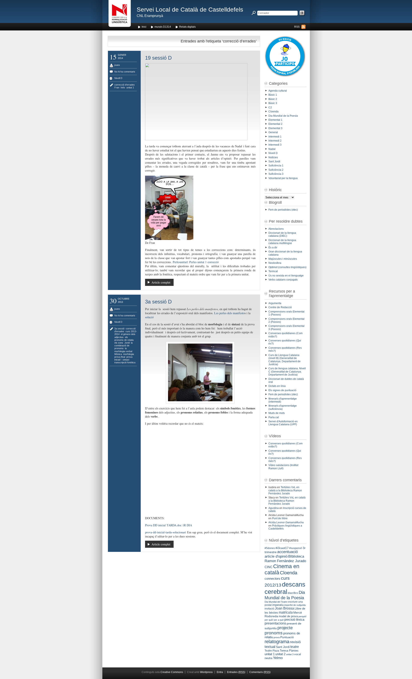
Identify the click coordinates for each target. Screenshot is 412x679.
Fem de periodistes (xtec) (283, 209)
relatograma (277, 641)
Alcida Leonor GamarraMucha (286, 522)
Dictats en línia (277, 386)
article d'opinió (276, 556)
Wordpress (206, 672)
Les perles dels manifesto (229, 313)
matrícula (286, 612)
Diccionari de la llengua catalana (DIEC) (282, 234)
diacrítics (293, 593)
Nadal (272, 149)
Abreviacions (276, 228)
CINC (269, 567)
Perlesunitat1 (180, 262)
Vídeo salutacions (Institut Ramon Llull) (283, 467)
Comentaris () (260, 672)
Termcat (273, 271)
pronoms (274, 632)
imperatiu (278, 605)
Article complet (160, 282)
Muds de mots (276, 413)
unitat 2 (280, 654)
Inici (144, 26)
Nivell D (118, 78)
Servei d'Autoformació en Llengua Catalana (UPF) (283, 423)
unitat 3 (290, 654)
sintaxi (126, 359)
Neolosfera (274, 262)
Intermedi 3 (275, 144)
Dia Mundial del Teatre (276, 602)
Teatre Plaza (272, 650)
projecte (285, 627)
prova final (119, 357)
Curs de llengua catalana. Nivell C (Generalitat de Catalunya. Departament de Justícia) (287, 371)
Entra (220, 672)
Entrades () (236, 672)
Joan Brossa (284, 608)
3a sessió (119, 328)
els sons (118, 342)
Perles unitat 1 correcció (204, 262)
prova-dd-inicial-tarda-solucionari (165, 532)
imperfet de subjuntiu (295, 605)
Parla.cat (273, 417)
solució (149, 317)
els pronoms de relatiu (124, 338)
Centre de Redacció (280, 307)
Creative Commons (172, 672)
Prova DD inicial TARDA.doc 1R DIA (168, 525)
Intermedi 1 (275, 136)
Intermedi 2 (275, 140)
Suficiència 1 (275, 165)
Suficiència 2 (275, 169)
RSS (297, 26)
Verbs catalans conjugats (283, 279)
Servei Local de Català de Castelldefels (190, 9)
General (273, 132)
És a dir (272, 247)
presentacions (275, 623)
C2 (270, 107)
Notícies (273, 157)
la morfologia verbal (123, 349)
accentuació (287, 552)
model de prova (288, 616)
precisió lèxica (294, 619)
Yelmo (278, 658)
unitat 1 (130, 87)
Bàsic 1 (272, 94)
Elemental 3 (275, 128)
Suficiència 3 (275, 173)
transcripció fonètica (124, 362)
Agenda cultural (277, 90)
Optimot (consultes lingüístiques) (287, 267)
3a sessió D (158, 302)
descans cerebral (285, 588)
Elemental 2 (275, 123)
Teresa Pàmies (289, 650)
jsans (117, 65)
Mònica (118, 354)
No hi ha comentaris (124, 71)
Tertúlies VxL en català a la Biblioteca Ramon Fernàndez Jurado (285, 490)
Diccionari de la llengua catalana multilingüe (282, 242)
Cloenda (273, 111)
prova (277, 637)
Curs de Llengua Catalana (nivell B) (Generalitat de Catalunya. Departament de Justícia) (284, 360)
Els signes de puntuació (282, 390)
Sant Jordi (274, 161)
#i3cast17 (282, 548)
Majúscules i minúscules (282, 258)
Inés (123, 87)
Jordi (127, 342)
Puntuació (287, 637)
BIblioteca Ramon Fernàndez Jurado (285, 558)
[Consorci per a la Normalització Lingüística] (119, 14)
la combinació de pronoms (123, 345)
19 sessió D (158, 58)
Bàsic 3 (272, 103)
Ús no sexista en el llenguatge (286, 275)
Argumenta (274, 303)
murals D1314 (162, 26)
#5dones (270, 548)
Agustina (273, 508)
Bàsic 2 (272, 99)
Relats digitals (187, 26)
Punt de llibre (280, 518)
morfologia (128, 354)
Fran (116, 87)
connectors (272, 578)
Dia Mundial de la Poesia (283, 115)
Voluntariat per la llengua (283, 178)
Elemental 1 (275, 119)
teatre (294, 647)
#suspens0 (295, 548)
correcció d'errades (124, 84)
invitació (269, 608)
